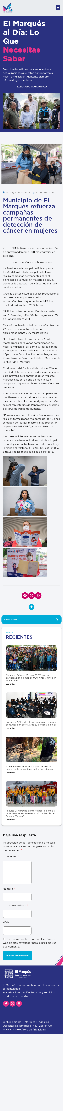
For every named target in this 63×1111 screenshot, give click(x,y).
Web (6, 922)
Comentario (11, 856)
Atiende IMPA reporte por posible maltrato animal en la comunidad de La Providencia (29, 767)
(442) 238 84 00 (42, 1025)
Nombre (9, 888)
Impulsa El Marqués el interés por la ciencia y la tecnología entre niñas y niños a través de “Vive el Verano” (30, 813)
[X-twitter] (12, 1004)
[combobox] (26, 619)
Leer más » (10, 684)
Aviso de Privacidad (34, 1029)
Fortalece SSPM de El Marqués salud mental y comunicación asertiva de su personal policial (31, 723)
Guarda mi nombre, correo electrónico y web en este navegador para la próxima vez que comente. (29, 942)
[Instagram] (19, 1004)
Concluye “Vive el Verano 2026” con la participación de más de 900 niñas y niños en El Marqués (31, 678)
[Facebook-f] (6, 1004)
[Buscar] (57, 619)
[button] (5, 165)
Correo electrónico (15, 905)
